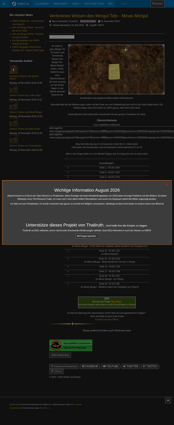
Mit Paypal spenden (87, 236)
